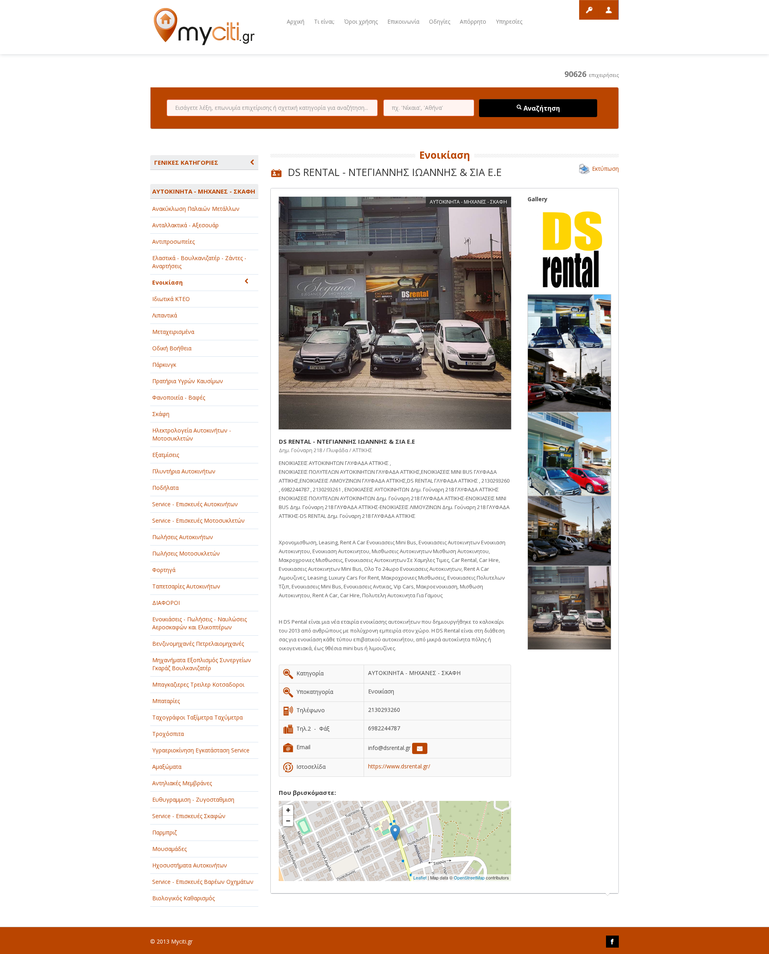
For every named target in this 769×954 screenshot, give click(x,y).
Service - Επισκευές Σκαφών (188, 816)
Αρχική (295, 21)
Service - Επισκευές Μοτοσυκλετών (198, 520)
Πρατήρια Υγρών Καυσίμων (187, 381)
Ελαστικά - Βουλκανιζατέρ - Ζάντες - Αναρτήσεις (199, 262)
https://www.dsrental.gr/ (399, 766)
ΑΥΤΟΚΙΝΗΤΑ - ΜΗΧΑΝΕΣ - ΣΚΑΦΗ (203, 191)
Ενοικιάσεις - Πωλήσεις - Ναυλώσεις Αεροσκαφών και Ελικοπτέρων (199, 623)
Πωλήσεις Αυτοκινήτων (182, 537)
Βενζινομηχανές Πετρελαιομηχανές (198, 643)
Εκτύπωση (605, 168)
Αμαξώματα (166, 766)
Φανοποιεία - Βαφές (178, 397)
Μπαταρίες (166, 701)
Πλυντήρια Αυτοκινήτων (183, 471)
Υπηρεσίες (509, 21)
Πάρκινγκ (164, 364)
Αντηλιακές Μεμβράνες (182, 783)
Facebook (612, 941)
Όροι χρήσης (361, 21)
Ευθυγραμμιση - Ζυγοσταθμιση (193, 799)
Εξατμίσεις (165, 455)
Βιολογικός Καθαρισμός (183, 898)
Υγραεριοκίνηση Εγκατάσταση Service (201, 750)
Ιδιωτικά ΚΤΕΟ (171, 299)
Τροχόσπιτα (168, 734)
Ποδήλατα (165, 487)
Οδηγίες (439, 21)
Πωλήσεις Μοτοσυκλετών (186, 553)
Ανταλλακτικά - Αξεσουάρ (185, 225)
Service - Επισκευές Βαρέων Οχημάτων (203, 881)
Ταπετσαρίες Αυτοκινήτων (186, 586)
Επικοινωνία (403, 21)
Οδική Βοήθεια (171, 348)
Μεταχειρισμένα (173, 332)
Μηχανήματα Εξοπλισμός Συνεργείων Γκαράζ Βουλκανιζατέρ (201, 664)
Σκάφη (160, 414)
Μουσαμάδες (169, 849)
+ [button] (288, 810)
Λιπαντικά (164, 315)
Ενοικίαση (167, 282)
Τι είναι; (324, 21)
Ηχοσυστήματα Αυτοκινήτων (189, 865)
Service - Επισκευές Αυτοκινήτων (195, 504)
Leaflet (420, 877)
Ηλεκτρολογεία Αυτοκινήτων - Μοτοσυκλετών (191, 434)
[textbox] (272, 107)
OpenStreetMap (469, 877)
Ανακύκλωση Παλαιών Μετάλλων (196, 208)
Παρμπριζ (164, 832)
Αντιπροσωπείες (173, 241)
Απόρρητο (473, 21)
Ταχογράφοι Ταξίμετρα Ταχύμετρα (197, 717)
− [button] (288, 821)
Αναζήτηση (541, 108)
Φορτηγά (163, 570)
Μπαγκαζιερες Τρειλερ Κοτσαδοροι (198, 684)
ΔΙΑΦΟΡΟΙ (166, 602)
